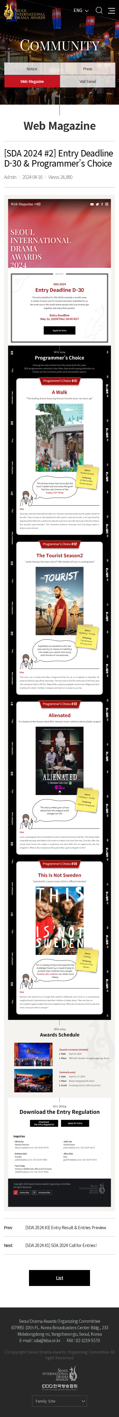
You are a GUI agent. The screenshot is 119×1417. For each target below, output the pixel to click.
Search (99, 10)
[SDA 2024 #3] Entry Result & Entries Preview (65, 1227)
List (59, 1277)
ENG (78, 10)
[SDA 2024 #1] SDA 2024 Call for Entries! (60, 1245)
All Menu (111, 10)
